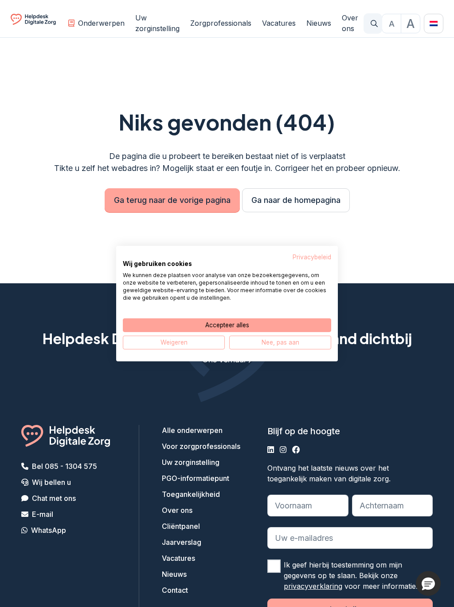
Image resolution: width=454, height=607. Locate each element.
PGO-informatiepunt (195, 478)
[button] (428, 583)
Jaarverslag (181, 542)
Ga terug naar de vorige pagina (172, 200)
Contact (175, 590)
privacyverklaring (313, 586)
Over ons (350, 23)
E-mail (42, 514)
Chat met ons (54, 498)
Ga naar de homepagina (295, 200)
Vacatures (279, 23)
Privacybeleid (312, 256)
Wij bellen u (51, 482)
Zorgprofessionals (220, 23)
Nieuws (318, 23)
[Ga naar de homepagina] (33, 23)
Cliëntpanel (181, 526)
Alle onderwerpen (192, 430)
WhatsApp (48, 530)
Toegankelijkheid (191, 494)
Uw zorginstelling (157, 23)
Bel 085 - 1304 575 (64, 466)
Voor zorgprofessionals (201, 446)
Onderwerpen (101, 23)
